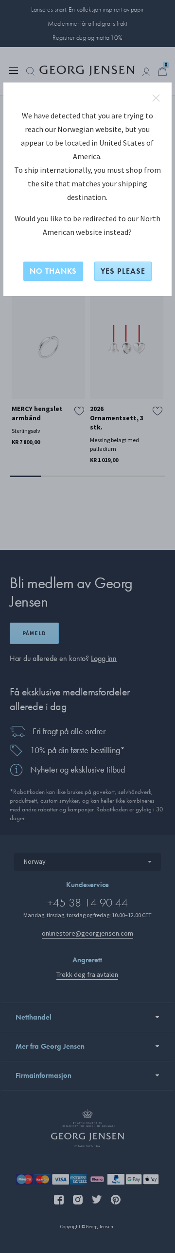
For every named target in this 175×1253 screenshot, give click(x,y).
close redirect (156, 98)
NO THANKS (53, 271)
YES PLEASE (123, 271)
